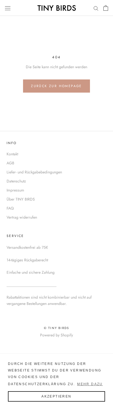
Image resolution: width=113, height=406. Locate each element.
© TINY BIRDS (56, 328)
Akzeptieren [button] (56, 396)
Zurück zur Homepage (56, 86)
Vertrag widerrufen (22, 217)
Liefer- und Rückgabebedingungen (34, 172)
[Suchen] (96, 7)
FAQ (10, 208)
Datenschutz (16, 181)
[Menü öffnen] (7, 8)
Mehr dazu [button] (90, 384)
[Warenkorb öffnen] (105, 8)
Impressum (15, 190)
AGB (10, 163)
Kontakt (12, 154)
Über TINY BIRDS (21, 199)
